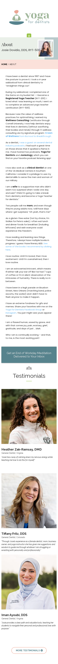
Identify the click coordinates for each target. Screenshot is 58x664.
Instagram (11, 312)
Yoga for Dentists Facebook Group (24, 309)
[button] (29, 35)
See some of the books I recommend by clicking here (28, 246)
